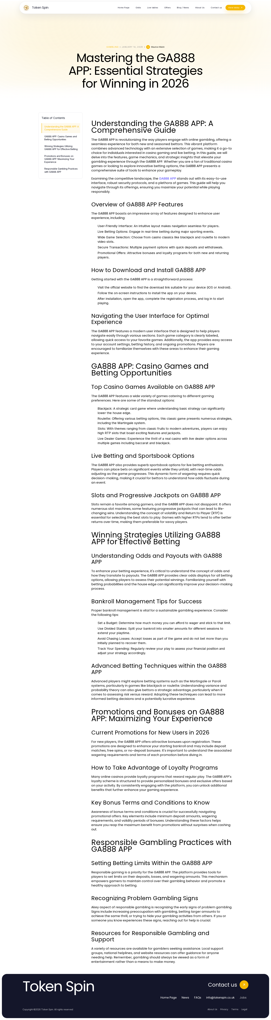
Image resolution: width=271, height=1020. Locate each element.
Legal (244, 1009)
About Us (212, 1009)
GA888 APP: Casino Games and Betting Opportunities (60, 138)
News (185, 997)
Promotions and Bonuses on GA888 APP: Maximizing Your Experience (59, 159)
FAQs (197, 997)
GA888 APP (167, 178)
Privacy (224, 1009)
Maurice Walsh (158, 47)
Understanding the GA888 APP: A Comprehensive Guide (61, 128)
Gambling (112, 47)
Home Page (168, 997)
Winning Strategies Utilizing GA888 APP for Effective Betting (61, 147)
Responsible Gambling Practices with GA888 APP (61, 170)
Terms (234, 1009)
